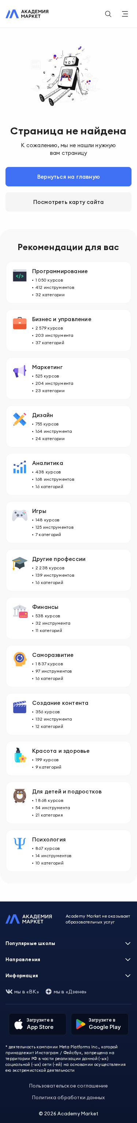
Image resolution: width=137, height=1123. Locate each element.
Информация (21, 975)
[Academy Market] (27, 14)
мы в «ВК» (26, 991)
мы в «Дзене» (70, 991)
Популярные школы (30, 943)
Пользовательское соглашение (68, 1086)
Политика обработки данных (68, 1097)
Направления (22, 959)
